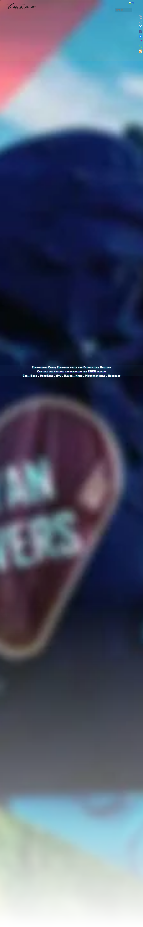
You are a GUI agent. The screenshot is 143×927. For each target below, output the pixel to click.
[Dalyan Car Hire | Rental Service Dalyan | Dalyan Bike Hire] (135, 3)
